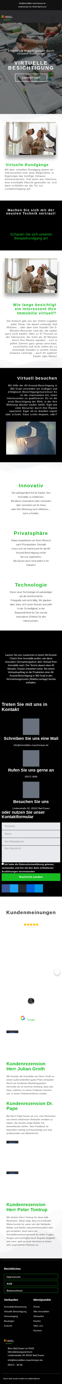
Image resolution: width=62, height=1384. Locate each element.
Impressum (14, 1277)
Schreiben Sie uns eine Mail (31, 738)
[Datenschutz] (54, 1291)
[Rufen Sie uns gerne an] (31, 758)
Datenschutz (15, 1290)
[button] (52, 18)
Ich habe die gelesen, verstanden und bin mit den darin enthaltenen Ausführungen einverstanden (28, 868)
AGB (9, 1283)
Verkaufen (11, 1299)
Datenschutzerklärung (31, 864)
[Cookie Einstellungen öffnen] (6, 1380)
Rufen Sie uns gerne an (31, 770)
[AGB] (54, 1284)
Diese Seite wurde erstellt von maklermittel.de (21, 1379)
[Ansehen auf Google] (31, 1001)
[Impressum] (54, 1277)
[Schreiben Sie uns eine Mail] (31, 727)
